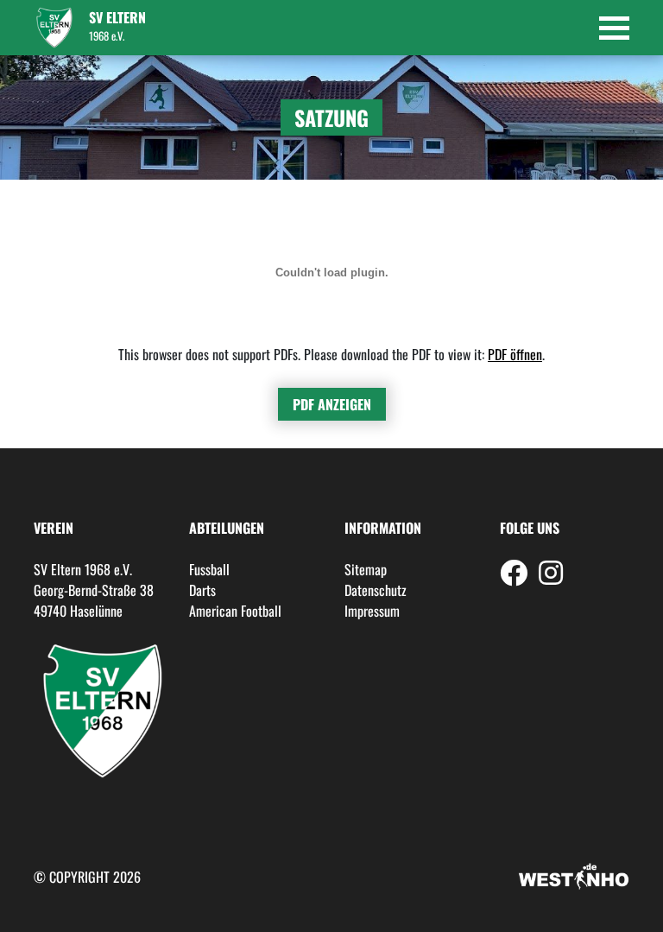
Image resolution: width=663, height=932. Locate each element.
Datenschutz (375, 590)
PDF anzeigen (332, 404)
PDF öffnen (515, 354)
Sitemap (365, 569)
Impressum (372, 610)
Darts (202, 590)
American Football (235, 610)
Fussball (209, 569)
